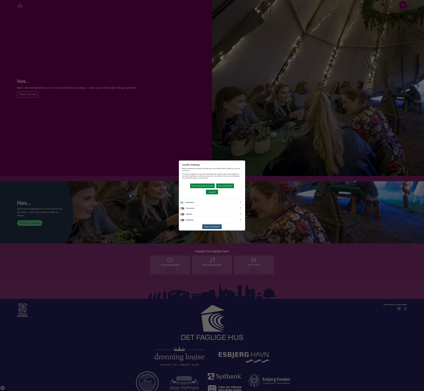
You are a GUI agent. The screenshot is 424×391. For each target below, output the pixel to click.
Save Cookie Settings (225, 186)
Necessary (190, 202)
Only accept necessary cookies (202, 186)
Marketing (190, 220)
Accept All (212, 192)
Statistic (189, 214)
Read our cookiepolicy (212, 227)
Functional (190, 208)
